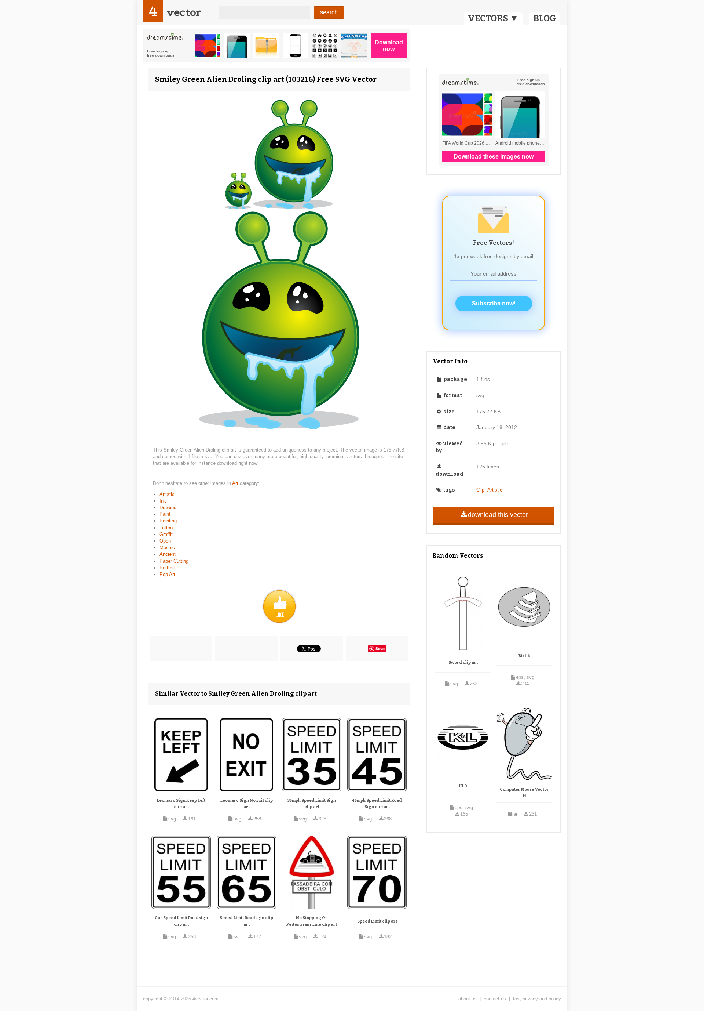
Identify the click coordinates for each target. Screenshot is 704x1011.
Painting (168, 520)
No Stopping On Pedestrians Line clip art (311, 921)
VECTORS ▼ (493, 18)
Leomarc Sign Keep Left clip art (181, 803)
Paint (165, 514)
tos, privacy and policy (537, 998)
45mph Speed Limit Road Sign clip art (377, 803)
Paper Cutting (174, 561)
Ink (163, 501)
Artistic (167, 494)
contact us (495, 998)
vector (183, 12)
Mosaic (167, 547)
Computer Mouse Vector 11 (524, 792)
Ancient (168, 554)
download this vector (498, 514)
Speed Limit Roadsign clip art (246, 921)
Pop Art (167, 574)
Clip (480, 490)
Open (165, 541)
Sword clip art (463, 662)
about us (467, 998)
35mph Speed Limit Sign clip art (311, 803)
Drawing (168, 507)
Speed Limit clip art (377, 921)
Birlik (524, 655)
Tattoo (166, 527)
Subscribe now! (494, 303)
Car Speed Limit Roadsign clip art (181, 921)
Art (236, 483)
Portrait (167, 567)
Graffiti (167, 534)
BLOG (544, 18)
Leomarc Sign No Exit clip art (246, 803)
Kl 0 (463, 786)
